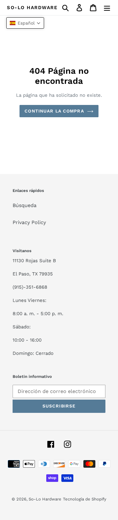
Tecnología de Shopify (84, 499)
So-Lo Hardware (32, 7)
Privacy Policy (29, 222)
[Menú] (107, 8)
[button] (25, 23)
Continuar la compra (54, 110)
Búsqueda (25, 205)
